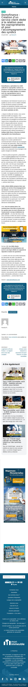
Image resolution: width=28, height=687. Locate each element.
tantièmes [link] (18, 175)
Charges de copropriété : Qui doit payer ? (14, 623)
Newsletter (14, 592)
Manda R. (13, 35)
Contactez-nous (14, 590)
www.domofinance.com (13, 280)
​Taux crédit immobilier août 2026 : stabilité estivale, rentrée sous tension (14, 383)
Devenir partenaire (14, 611)
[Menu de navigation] (25, 3)
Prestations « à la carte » (14, 613)
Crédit (3, 12)
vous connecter (12, 337)
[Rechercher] (2, 2)
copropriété (20, 147)
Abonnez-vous (14, 603)
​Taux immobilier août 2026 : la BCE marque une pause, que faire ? (14, 412)
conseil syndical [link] (10, 156)
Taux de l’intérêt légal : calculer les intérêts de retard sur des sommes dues (12, 441)
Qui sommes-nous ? (14, 595)
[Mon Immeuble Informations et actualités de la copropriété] (14, 2)
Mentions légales (22, 685)
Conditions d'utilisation (13, 685)
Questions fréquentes (14, 597)
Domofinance (13, 312)
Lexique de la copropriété (14, 600)
